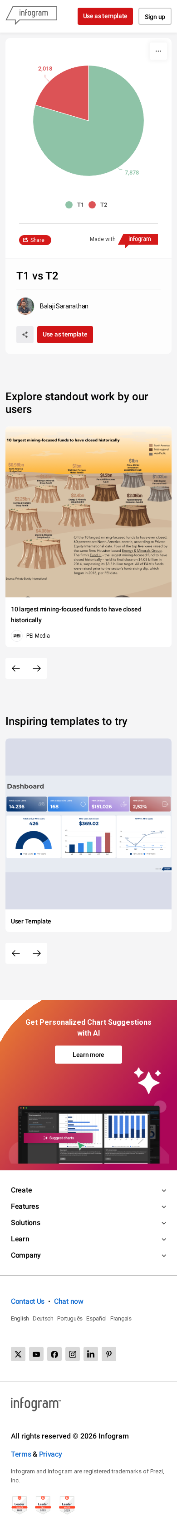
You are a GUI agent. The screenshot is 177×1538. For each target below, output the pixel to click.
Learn (20, 1239)
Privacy (50, 1454)
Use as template (105, 15)
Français (121, 1318)
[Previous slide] (16, 668)
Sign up (155, 16)
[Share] (25, 334)
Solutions (25, 1222)
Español (96, 1318)
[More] (158, 51)
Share (37, 240)
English (20, 1318)
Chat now (69, 1301)
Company (26, 1255)
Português (70, 1318)
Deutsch (43, 1318)
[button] (76, 204)
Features (25, 1206)
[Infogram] (31, 16)
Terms (21, 1454)
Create (21, 1190)
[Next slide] (36, 668)
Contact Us (27, 1301)
